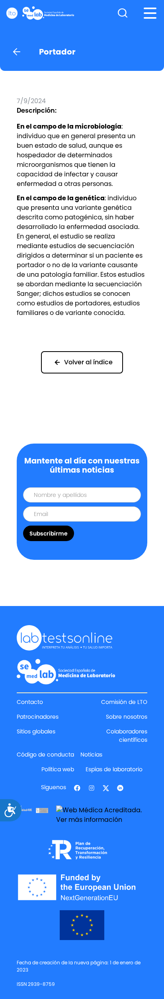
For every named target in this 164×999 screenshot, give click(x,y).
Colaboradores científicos (126, 735)
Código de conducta (45, 755)
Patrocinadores (38, 717)
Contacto (30, 702)
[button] (150, 13)
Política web (57, 769)
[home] (40, 13)
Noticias (91, 755)
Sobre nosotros (126, 717)
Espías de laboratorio (114, 769)
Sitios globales (36, 731)
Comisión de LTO (124, 702)
